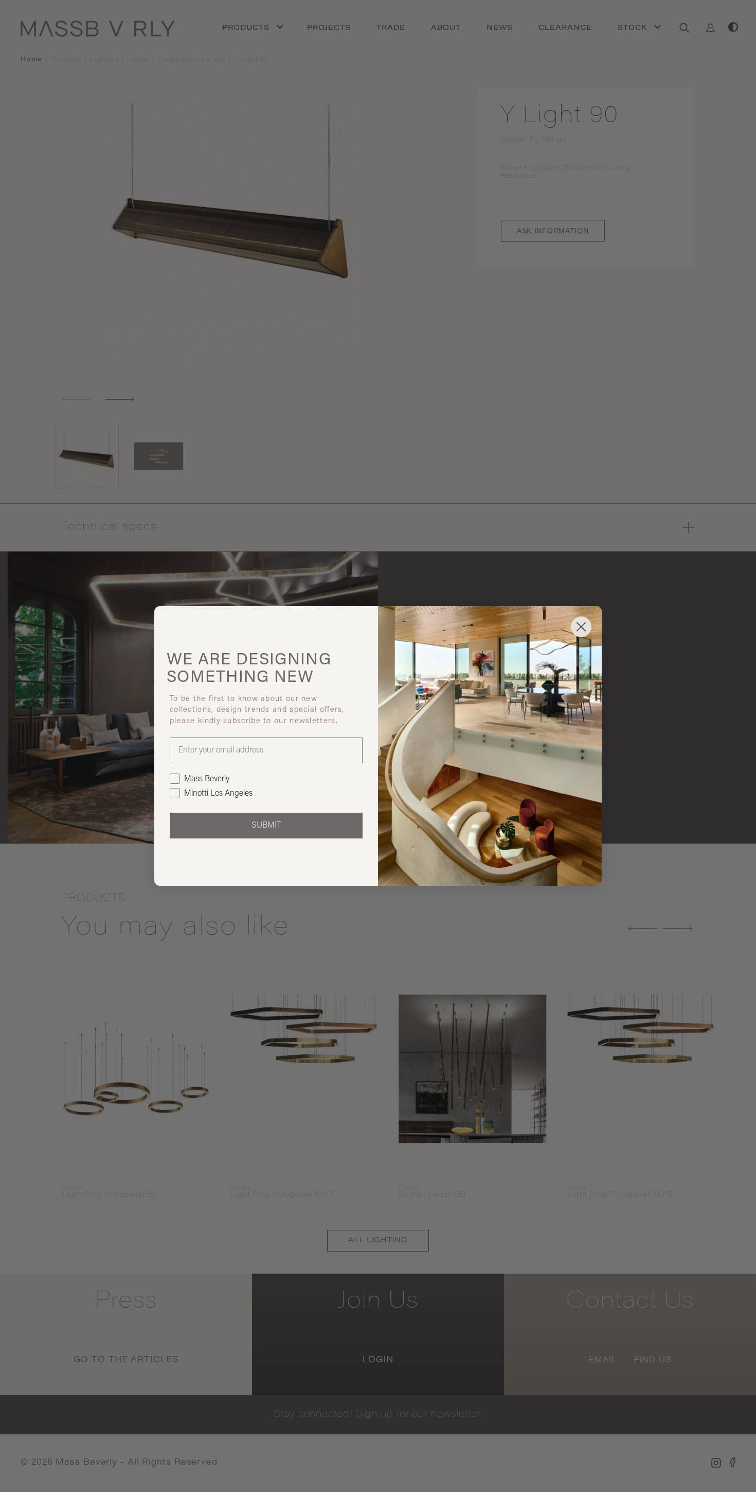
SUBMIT (266, 825)
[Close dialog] (581, 626)
